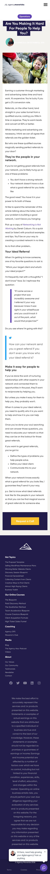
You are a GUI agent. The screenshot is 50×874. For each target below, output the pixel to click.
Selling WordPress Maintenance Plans (20, 566)
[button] (45, 4)
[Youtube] (25, 683)
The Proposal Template (14, 562)
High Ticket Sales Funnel (15, 621)
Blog (7, 645)
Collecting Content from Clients (18, 579)
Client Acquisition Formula (16, 618)
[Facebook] (11, 683)
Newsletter (9, 672)
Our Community (11, 665)
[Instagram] (39, 683)
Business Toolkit (11, 590)
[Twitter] (18, 683)
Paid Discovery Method (15, 603)
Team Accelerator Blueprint (17, 610)
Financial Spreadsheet (14, 576)
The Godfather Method (15, 607)
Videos (8, 652)
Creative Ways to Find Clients (17, 583)
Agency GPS (10, 631)
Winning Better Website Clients (18, 569)
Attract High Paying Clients (16, 586)
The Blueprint (11, 600)
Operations (24, 16)
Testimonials (10, 669)
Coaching (10, 626)
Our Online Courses (15, 594)
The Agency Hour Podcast (16, 648)
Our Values (9, 662)
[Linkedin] (32, 683)
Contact (8, 676)
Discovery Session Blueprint (16, 572)
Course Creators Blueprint (16, 614)
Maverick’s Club (11, 635)
